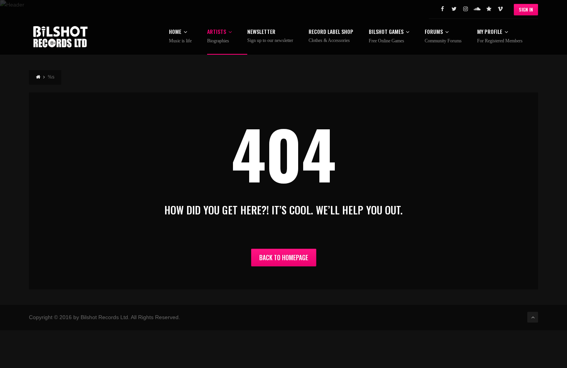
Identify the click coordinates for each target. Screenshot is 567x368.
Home (180, 36)
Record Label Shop (331, 36)
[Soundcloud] (477, 9)
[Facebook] (442, 9)
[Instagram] (466, 9)
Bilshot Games (386, 36)
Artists (218, 36)
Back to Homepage (283, 257)
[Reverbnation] (489, 9)
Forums (443, 36)
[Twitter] (454, 9)
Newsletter (270, 36)
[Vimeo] (500, 9)
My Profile (500, 36)
